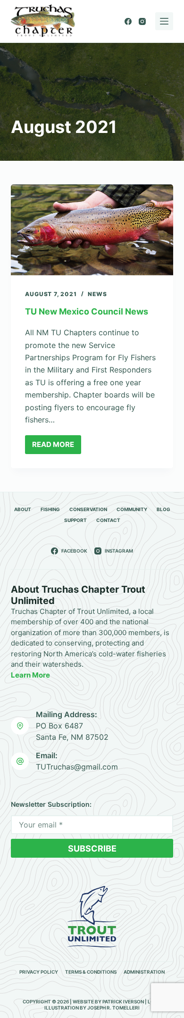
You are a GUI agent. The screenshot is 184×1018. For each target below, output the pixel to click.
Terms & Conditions (91, 972)
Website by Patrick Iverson (108, 1001)
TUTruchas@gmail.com (77, 766)
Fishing (50, 509)
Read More (56, 447)
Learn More (30, 674)
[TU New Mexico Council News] (92, 229)
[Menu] (164, 21)
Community (132, 509)
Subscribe (92, 848)
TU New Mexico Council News (86, 311)
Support (75, 520)
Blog (163, 509)
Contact (108, 520)
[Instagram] (142, 21)
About (22, 509)
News (97, 294)
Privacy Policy (38, 972)
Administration (144, 972)
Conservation (88, 509)
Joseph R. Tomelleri (113, 1007)
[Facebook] (128, 21)
